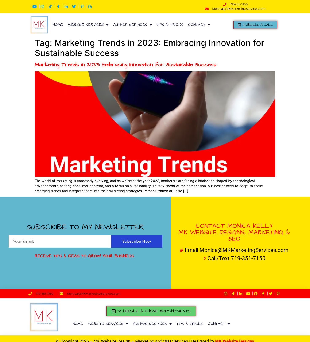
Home (58, 24)
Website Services (86, 24)
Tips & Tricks (170, 24)
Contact (197, 24)
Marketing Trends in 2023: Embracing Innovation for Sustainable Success (125, 64)
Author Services (130, 24)
